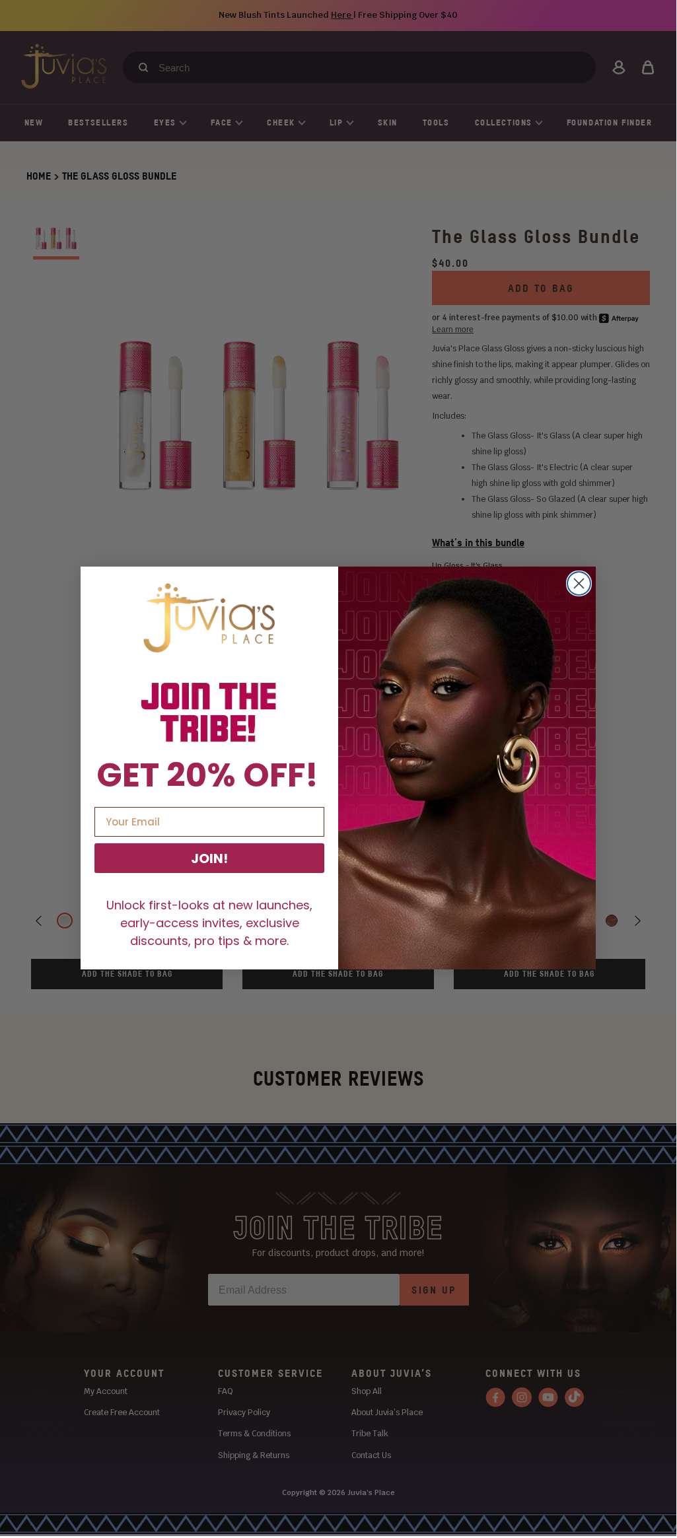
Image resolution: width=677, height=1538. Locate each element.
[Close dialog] (578, 583)
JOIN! (209, 858)
